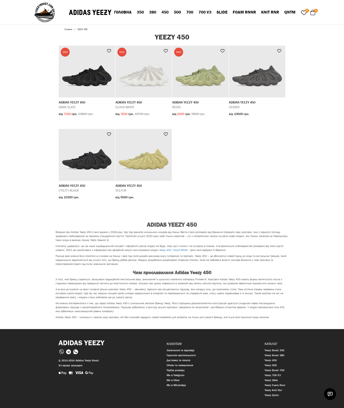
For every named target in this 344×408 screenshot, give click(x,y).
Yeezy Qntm (272, 395)
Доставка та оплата (178, 360)
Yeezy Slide (271, 380)
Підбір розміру (176, 370)
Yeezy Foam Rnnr (275, 385)
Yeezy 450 (271, 360)
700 (189, 12)
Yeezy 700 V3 (273, 375)
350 (140, 12)
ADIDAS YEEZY (90, 12)
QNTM (289, 12)
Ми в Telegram (175, 375)
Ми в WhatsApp (176, 385)
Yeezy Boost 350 (274, 350)
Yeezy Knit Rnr (273, 390)
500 (177, 12)
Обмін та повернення (180, 365)
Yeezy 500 (271, 365)
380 (152, 12)
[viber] (62, 351)
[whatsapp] (75, 351)
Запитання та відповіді (180, 350)
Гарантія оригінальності (181, 355)
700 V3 (204, 12)
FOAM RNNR (244, 12)
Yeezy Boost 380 (274, 355)
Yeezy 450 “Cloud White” (174, 250)
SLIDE (222, 12)
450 (165, 12)
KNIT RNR (270, 12)
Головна (123, 12)
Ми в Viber (173, 380)
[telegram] (68, 351)
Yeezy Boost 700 (274, 370)
